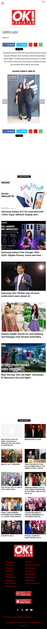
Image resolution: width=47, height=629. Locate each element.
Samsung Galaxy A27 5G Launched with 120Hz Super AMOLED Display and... (22, 213)
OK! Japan (29, 571)
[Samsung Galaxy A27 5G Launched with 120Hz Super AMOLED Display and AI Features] (23, 194)
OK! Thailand (10, 583)
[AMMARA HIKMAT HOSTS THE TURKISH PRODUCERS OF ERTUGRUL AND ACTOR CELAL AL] (35, 479)
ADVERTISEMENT (36, 623)
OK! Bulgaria (9, 562)
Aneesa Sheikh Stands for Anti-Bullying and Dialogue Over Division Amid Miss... (22, 335)
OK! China (28, 562)
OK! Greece (9, 571)
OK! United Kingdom (32, 583)
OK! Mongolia (30, 574)
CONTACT (24, 626)
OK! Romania (30, 577)
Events (10, 28)
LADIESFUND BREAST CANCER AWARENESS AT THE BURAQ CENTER (34, 515)
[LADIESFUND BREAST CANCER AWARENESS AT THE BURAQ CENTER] (35, 504)
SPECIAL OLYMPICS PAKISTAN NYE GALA (33, 537)
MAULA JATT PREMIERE (10, 464)
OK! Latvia (9, 574)
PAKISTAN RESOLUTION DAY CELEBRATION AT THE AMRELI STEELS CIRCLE (35, 466)
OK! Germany (30, 568)
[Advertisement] (23, 155)
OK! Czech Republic (32, 565)
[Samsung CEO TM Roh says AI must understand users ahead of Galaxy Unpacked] (23, 276)
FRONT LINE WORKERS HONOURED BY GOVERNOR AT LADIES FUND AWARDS (11, 514)
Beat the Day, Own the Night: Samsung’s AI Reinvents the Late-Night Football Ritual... (10, 442)
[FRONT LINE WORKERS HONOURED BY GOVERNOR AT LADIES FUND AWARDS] (11, 504)
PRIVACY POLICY (22, 623)
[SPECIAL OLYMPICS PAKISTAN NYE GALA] (35, 527)
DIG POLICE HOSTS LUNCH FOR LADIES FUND (11, 488)
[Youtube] (32, 610)
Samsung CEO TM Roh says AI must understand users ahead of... (20, 294)
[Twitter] (27, 610)
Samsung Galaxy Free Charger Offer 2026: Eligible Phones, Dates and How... (22, 254)
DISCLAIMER (10, 623)
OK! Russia (9, 580)
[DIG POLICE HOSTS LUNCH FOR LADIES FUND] (11, 479)
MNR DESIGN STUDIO (33, 439)
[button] (43, 3)
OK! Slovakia (29, 580)
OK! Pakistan (10, 577)
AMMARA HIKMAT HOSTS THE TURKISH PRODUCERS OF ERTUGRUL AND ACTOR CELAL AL (35, 490)
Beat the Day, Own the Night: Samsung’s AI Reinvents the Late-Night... (22, 376)
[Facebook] (18, 610)
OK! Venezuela (10, 586)
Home (4, 28)
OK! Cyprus (9, 565)
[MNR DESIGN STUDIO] (35, 431)
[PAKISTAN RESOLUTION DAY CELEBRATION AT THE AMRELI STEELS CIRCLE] (35, 456)
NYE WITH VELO (7, 536)
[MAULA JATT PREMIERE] (11, 456)
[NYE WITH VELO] (11, 527)
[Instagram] (22, 610)
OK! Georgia (9, 568)
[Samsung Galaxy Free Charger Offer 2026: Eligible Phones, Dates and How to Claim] (23, 235)
